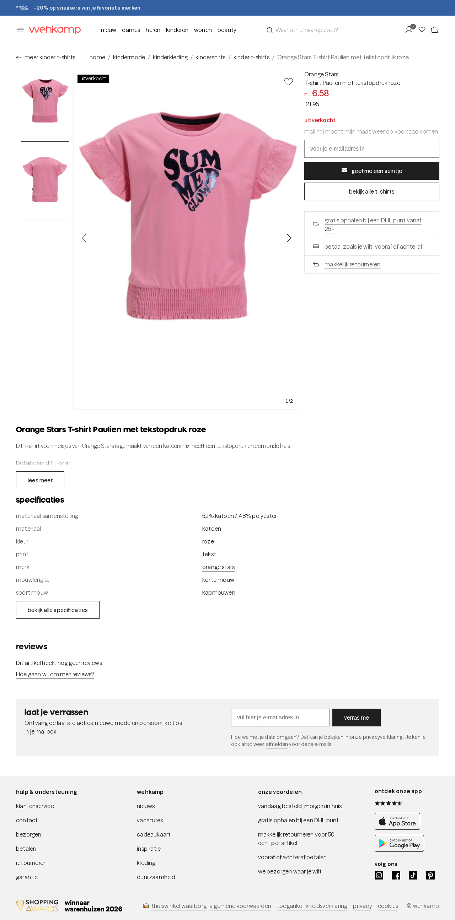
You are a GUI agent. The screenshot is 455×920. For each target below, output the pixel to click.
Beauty (227, 29)
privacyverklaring (383, 737)
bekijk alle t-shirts (372, 191)
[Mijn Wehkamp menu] (411, 30)
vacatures (150, 820)
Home (97, 57)
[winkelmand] (434, 30)
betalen (26, 848)
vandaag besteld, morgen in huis (300, 806)
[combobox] (331, 29)
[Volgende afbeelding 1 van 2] (289, 238)
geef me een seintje (377, 170)
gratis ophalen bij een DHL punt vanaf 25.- (373, 224)
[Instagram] (379, 875)
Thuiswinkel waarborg (179, 905)
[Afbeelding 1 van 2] (45, 106)
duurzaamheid (156, 877)
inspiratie (149, 848)
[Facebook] (396, 875)
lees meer (40, 480)
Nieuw (108, 29)
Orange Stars (321, 74)
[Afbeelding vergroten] (186, 240)
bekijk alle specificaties (58, 609)
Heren (153, 29)
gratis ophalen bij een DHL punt (298, 820)
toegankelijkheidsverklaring (312, 905)
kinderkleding (170, 57)
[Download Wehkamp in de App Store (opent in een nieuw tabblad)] (399, 827)
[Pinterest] (430, 875)
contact (27, 820)
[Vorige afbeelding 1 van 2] (84, 238)
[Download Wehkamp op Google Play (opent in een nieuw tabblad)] (399, 849)
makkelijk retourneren (352, 264)
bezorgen (29, 834)
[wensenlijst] (424, 30)
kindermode (129, 57)
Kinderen (177, 29)
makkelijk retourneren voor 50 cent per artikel (296, 838)
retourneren (31, 862)
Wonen (203, 29)
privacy (362, 905)
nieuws (146, 806)
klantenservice (35, 806)
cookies (388, 905)
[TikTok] (413, 875)
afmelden (277, 744)
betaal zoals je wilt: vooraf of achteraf (373, 246)
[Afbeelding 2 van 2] (45, 184)
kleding (146, 862)
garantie (27, 877)
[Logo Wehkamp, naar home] (53, 30)
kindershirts (210, 57)
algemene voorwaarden (240, 905)
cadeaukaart (154, 834)
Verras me (356, 717)
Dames (131, 29)
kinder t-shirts (251, 57)
